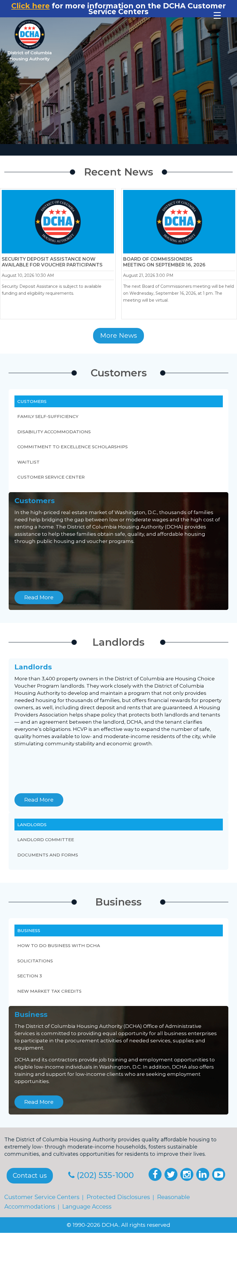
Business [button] (28, 930)
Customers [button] (32, 401)
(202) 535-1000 (105, 1175)
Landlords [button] (32, 824)
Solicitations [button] (35, 961)
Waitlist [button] (28, 462)
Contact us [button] (30, 1175)
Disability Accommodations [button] (54, 431)
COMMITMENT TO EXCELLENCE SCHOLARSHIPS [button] (72, 446)
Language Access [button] (87, 1206)
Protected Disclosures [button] (118, 1197)
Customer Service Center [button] (51, 477)
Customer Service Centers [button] (41, 1197)
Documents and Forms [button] (47, 854)
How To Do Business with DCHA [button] (58, 945)
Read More (38, 597)
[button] (155, 1174)
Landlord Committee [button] (45, 839)
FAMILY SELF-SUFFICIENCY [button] (47, 416)
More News (118, 335)
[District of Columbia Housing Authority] (29, 34)
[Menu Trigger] (217, 15)
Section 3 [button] (29, 976)
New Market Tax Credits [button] (49, 991)
